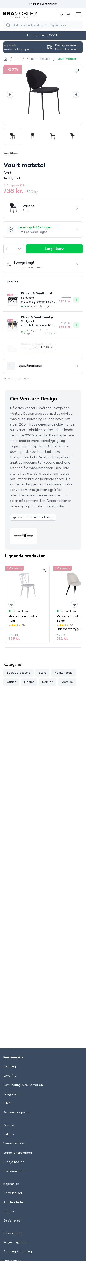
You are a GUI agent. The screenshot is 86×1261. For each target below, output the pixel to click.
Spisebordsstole (18, 672)
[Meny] (78, 14)
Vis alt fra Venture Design (36, 517)
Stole (42, 672)
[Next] (76, 94)
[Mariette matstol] (27, 586)
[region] (43, 95)
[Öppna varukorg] (68, 14)
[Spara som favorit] (44, 570)
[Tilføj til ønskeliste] (77, 70)
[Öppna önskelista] (61, 14)
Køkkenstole (63, 672)
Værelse (67, 682)
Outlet (11, 682)
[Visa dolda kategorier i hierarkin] (17, 58)
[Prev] (10, 94)
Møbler (29, 682)
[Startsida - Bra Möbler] (5, 59)
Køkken (47, 682)
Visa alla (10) (41, 347)
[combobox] (13, 248)
